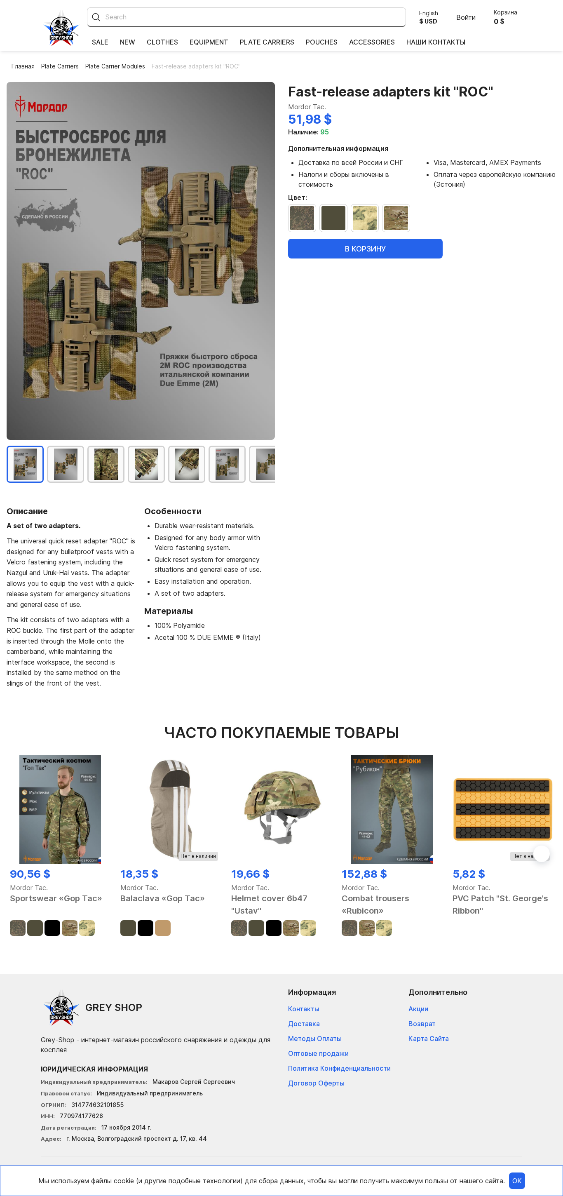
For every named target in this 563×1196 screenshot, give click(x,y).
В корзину (365, 248)
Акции (418, 1009)
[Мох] (365, 218)
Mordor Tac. (307, 107)
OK (517, 1181)
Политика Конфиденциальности (339, 1068)
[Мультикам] (396, 218)
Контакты (303, 1009)
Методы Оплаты (315, 1038)
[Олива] (333, 218)
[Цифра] (302, 218)
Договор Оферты (316, 1083)
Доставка (304, 1024)
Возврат (422, 1024)
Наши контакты (435, 42)
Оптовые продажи (318, 1053)
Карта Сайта (428, 1038)
